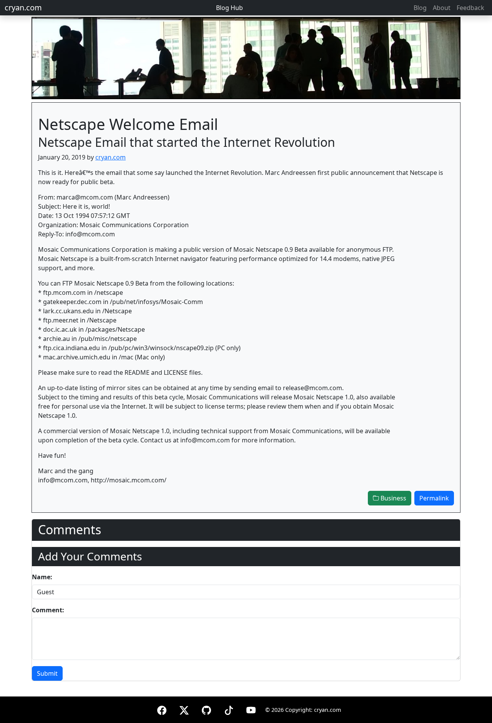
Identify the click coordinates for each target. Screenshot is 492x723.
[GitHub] (206, 709)
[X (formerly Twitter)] (184, 709)
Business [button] (392, 498)
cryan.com (23, 7)
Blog (420, 7)
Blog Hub (229, 7)
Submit (47, 673)
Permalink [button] (434, 498)
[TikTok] (228, 709)
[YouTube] (251, 709)
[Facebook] (161, 709)
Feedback (470, 7)
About (441, 7)
